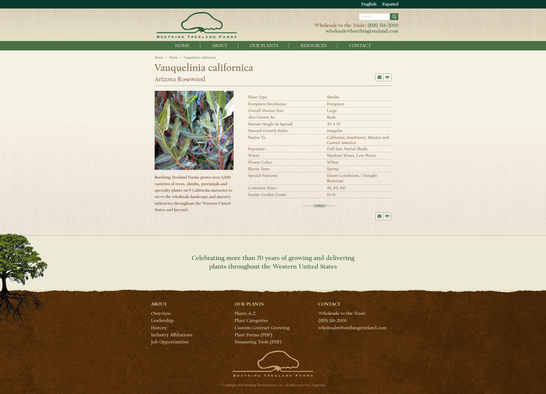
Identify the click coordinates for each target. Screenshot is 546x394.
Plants (173, 57)
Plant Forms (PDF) (253, 334)
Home (182, 45)
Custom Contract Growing (262, 327)
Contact (360, 45)
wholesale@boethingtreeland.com (361, 31)
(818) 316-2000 (382, 25)
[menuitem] (182, 45)
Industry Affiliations (171, 334)
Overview (161, 313)
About (219, 45)
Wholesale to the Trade (341, 313)
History (159, 327)
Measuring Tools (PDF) (258, 341)
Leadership (162, 320)
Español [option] (390, 4)
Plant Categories (251, 320)
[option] (390, 4)
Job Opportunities (170, 341)
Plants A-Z (245, 313)
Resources (314, 45)
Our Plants (264, 45)
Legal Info (318, 385)
